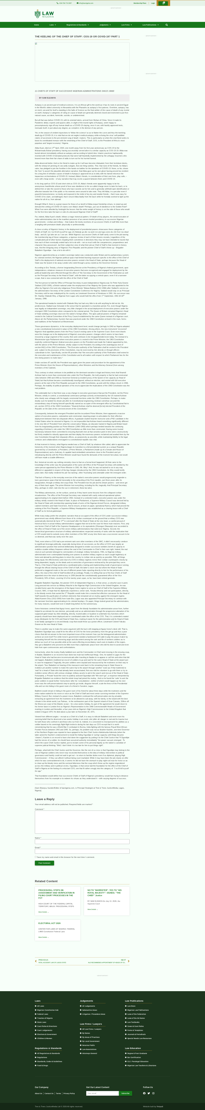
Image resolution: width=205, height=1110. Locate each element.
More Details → (43, 912)
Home (36, 25)
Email (38, 848)
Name (38, 838)
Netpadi (160, 1106)
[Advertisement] (114, 14)
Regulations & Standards (77, 25)
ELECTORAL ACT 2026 (49, 923)
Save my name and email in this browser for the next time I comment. (66, 857)
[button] (167, 25)
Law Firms (125, 25)
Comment (39, 809)
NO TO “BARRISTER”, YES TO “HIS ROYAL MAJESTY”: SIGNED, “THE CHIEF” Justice (105, 892)
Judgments (104, 25)
